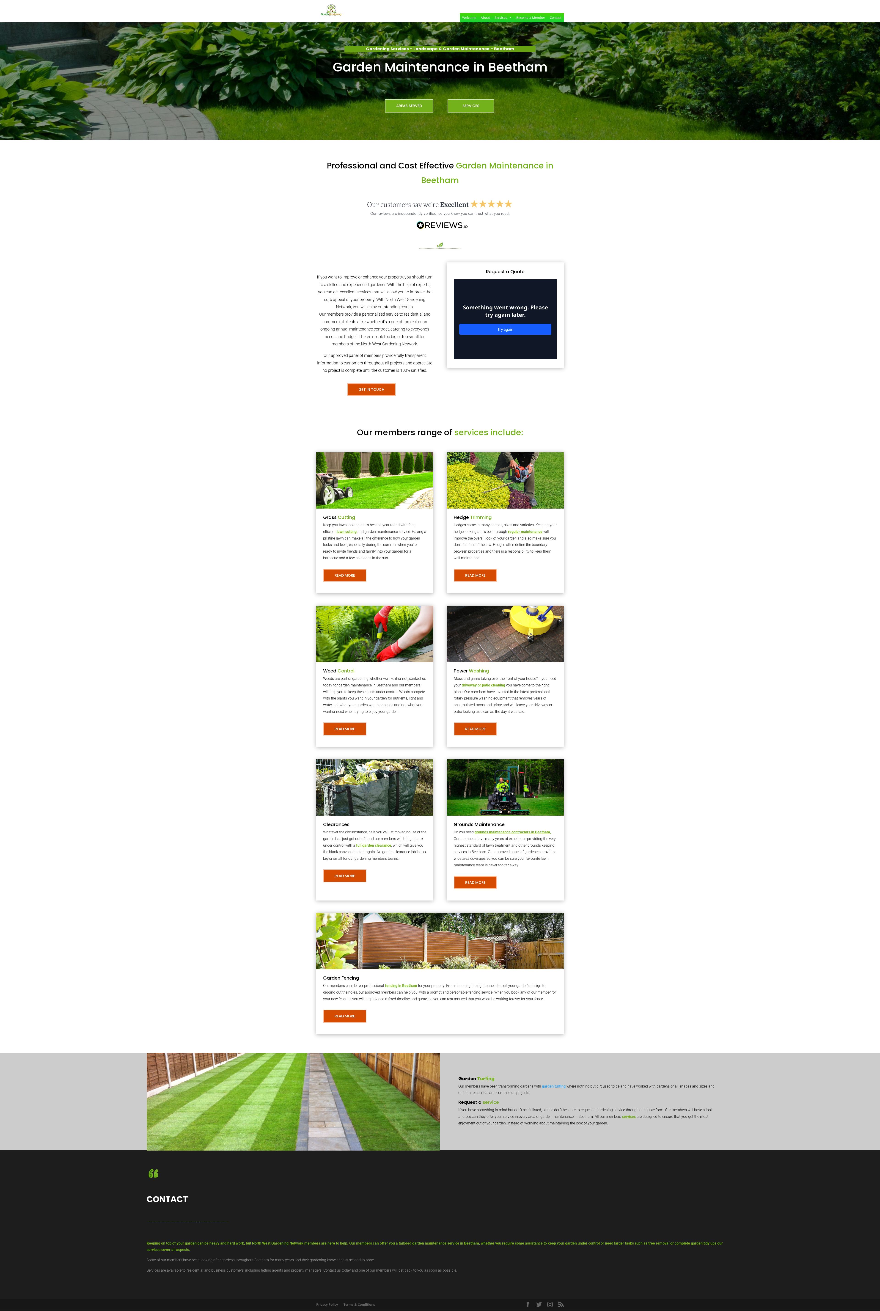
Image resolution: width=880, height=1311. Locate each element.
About (485, 17)
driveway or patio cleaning (483, 685)
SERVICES (470, 105)
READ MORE (345, 575)
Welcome (469, 17)
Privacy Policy (327, 1304)
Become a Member (530, 17)
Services (501, 17)
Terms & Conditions (359, 1304)
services (629, 1116)
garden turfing (554, 1086)
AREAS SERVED (409, 105)
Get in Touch (371, 389)
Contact (555, 17)
